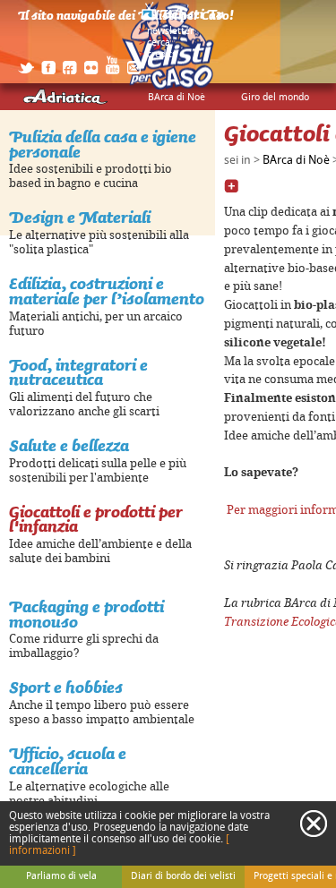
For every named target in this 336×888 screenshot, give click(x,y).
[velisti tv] (183, 19)
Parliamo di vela (61, 876)
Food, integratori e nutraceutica (78, 372)
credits (162, 54)
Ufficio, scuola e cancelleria (67, 761)
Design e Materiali (80, 217)
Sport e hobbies (66, 687)
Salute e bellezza (69, 445)
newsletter (170, 31)
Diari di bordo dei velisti (183, 876)
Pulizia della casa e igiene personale (102, 144)
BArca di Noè (176, 97)
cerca (158, 43)
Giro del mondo (275, 97)
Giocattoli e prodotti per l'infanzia (96, 519)
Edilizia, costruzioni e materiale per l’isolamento (106, 291)
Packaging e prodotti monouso (86, 614)
